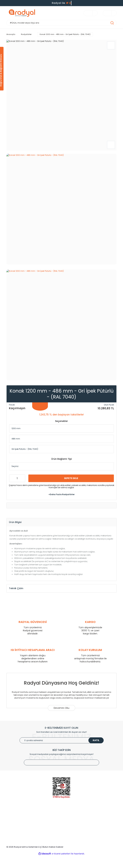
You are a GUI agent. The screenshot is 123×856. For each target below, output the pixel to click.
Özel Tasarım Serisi (16, 828)
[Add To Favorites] (111, 45)
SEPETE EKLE (71, 478)
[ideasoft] (44, 853)
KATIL (96, 740)
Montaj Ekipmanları (16, 833)
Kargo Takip (51, 828)
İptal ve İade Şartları (93, 823)
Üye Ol (48, 813)
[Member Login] (93, 13)
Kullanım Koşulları (92, 813)
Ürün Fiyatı (109, 404)
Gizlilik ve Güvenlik (92, 818)
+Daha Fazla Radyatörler (62, 494)
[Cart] (112, 13)
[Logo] (34, 13)
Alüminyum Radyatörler (18, 813)
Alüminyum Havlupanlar (18, 818)
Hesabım (49, 818)
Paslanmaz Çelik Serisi (18, 823)
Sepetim (49, 823)
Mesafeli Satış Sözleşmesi (96, 828)
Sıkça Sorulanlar (53, 833)
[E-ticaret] (61, 853)
